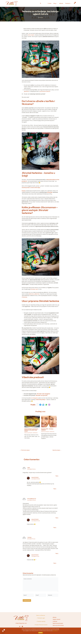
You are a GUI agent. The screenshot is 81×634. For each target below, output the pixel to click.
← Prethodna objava (25, 450)
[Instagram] (19, 626)
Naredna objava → (57, 450)
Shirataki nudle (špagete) (43, 394)
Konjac (23, 190)
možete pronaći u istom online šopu (31, 187)
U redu (40, 632)
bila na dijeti (31, 35)
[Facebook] (22, 626)
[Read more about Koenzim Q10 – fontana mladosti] (49, 421)
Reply (57, 476)
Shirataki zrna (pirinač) (42, 395)
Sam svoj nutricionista (58, 625)
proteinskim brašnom (45, 91)
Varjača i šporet (56, 619)
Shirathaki (49, 192)
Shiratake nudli (34, 289)
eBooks (61, 3)
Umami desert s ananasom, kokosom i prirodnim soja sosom (31, 430)
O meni (49, 3)
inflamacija (24, 297)
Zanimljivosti (35, 432)
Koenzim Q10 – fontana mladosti (47, 429)
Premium (67, 3)
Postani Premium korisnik (41, 624)
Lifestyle (55, 621)
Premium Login (41, 618)
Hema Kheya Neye (40, 399)
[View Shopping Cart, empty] (74, 3)
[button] (40, 3)
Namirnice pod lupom (28, 432)
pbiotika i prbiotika (34, 294)
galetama (26, 91)
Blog (55, 3)
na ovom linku (55, 630)
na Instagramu (34, 398)
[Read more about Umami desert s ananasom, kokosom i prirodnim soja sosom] (32, 421)
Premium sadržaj (41, 621)
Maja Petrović (35, 477)
